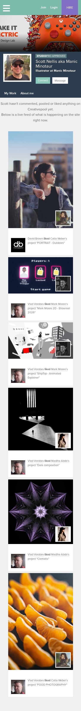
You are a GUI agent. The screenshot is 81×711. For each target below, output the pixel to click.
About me (27, 93)
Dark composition (48, 465)
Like (18, 232)
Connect (43, 80)
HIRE (70, 7)
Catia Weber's (58, 238)
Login (54, 7)
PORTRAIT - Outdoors (50, 243)
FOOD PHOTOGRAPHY (51, 684)
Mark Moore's (59, 304)
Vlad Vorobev (36, 304)
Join (43, 7)
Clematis (42, 559)
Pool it (12, 232)
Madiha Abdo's (60, 461)
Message (60, 80)
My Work (10, 93)
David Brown (35, 238)
